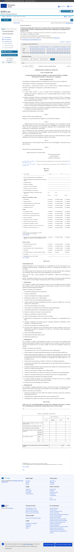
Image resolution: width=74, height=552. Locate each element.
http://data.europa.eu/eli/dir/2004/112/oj (31, 39)
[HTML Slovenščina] (66, 49)
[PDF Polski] (59, 51)
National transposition (8, 33)
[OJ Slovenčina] (64, 53)
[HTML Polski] (59, 49)
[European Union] (5, 506)
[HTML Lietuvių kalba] (52, 49)
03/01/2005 (9, 60)
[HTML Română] (63, 49)
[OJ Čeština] (34, 53)
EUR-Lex (5, 11)
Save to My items (8, 43)
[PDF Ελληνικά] (41, 51)
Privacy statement (29, 493)
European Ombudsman (54, 525)
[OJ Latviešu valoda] (51, 53)
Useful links (52, 484)
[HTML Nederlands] (57, 49)
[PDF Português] (61, 51)
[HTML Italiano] (49, 49)
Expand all (62, 41)
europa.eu (11, 508)
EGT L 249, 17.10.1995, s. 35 (30, 161)
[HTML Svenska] (69, 49)
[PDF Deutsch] (37, 51)
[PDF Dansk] (35, 51)
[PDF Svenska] (69, 51)
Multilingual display (26, 56)
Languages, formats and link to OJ (30, 44)
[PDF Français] (44, 51)
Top (23, 469)
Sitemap (27, 484)
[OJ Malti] (56, 53)
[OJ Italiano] (49, 53)
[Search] (71, 20)
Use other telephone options (31, 509)
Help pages (28, 481)
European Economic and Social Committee (58, 520)
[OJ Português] (61, 53)
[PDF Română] (63, 51)
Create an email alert (9, 45)
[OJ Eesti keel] (39, 53)
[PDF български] (30, 51)
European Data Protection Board (56, 528)
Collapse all (68, 41)
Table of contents (7, 51)
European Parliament (54, 508)
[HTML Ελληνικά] (41, 49)
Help (66, 16)
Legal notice (28, 489)
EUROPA (3, 16)
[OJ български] (30, 53)
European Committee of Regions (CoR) (57, 522)
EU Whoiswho (52, 493)
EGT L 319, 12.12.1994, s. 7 (31, 164)
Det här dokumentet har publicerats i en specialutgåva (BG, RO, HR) (35, 36)
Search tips (17, 22)
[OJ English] (42, 53)
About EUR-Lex (53, 481)
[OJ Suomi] (68, 53)
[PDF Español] (32, 51)
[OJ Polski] (59, 53)
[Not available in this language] (46, 49)
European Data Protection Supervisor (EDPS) (59, 526)
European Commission (54, 512)
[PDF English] (42, 51)
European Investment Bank (55, 523)
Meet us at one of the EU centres (32, 512)
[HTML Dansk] (35, 49)
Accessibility (28, 492)
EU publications (53, 495)
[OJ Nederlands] (57, 53)
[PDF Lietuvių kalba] (52, 51)
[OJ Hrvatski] (47, 53)
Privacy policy (28, 524)
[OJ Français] (44, 53)
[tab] (45, 44)
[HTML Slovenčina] (64, 49)
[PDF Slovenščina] (66, 51)
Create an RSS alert (8, 47)
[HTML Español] (32, 49)
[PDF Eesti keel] (39, 51)
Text (4, 29)
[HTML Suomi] (68, 49)
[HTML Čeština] (34, 49)
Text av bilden (25, 234)
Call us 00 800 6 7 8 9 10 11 (31, 508)
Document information (8, 31)
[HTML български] (30, 49)
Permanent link (7, 39)
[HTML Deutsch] (37, 49)
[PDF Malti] (56, 51)
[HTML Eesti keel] (39, 49)
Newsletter (52, 482)
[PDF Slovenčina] (64, 51)
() (42, 87)
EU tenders (52, 490)
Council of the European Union (56, 511)
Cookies (27, 527)
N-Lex (51, 498)
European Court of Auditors (55, 517)
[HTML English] (42, 49)
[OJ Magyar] (54, 53)
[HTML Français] (44, 49)
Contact (27, 482)
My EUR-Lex (62, 6)
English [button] (71, 6)
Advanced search (69, 22)
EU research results (54, 492)
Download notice (8, 41)
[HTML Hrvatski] (47, 49)
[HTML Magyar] (54, 49)
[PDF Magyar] (54, 51)
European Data (53, 489)
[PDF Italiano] (49, 51)
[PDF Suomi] (68, 51)
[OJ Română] (63, 53)
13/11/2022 (9, 58)
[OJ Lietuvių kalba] (52, 53)
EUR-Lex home (9, 16)
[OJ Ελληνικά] (41, 53)
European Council (53, 509)
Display (52, 59)
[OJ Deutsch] (37, 53)
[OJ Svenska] (69, 53)
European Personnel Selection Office (57, 529)
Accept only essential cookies (63, 544)
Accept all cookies (49, 544)
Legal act (9, 62)
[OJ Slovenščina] (66, 53)
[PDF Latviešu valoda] (51, 51)
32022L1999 (56, 37)
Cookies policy (29, 490)
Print (70, 16)
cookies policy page (28, 544)
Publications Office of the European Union (58, 531)
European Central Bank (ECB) (56, 516)
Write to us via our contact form (32, 511)
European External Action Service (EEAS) (58, 519)
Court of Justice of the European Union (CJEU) (59, 514)
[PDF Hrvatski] (47, 51)
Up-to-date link (7, 37)
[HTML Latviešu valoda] (51, 49)
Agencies (52, 532)
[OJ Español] (32, 53)
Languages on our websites (31, 523)
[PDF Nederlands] (57, 51)
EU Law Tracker (53, 499)
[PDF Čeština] (34, 51)
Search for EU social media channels (33, 518)
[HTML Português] (61, 49)
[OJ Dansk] (35, 53)
